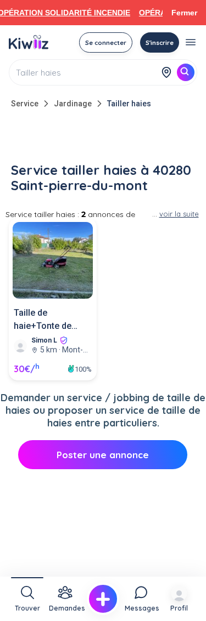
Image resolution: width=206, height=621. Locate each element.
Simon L (44, 340)
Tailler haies (129, 103)
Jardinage (73, 103)
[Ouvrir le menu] (190, 42)
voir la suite (179, 213)
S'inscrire (160, 42)
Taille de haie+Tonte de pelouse (42, 320)
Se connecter (105, 42)
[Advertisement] (103, 138)
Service (24, 103)
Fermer (184, 12)
